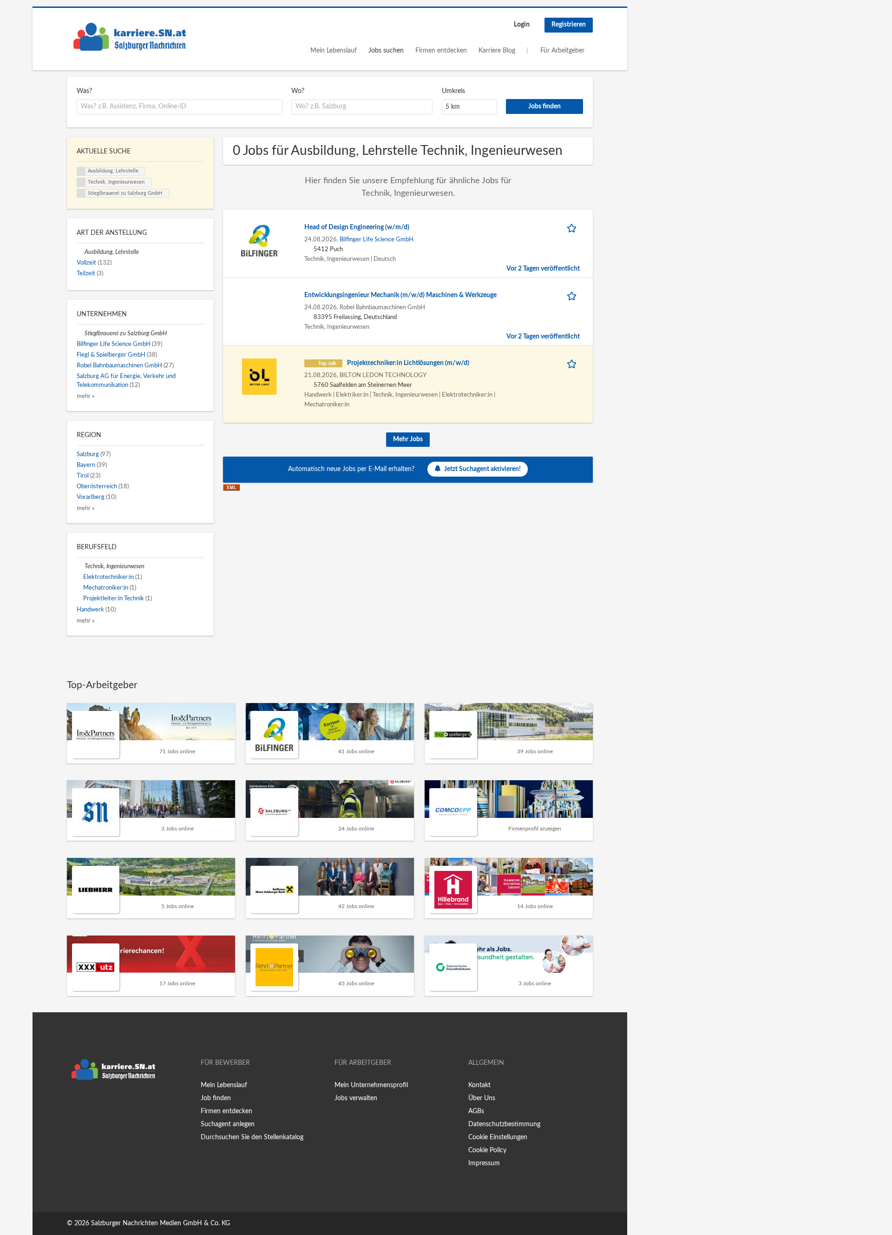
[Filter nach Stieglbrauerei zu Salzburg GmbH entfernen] (81, 333)
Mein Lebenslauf (333, 50)
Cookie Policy (487, 1150)
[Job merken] (573, 227)
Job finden (216, 1098)
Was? (84, 91)
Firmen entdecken (441, 50)
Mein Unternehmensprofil (371, 1085)
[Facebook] (73, 1103)
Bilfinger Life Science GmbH (376, 239)
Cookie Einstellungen (497, 1137)
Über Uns (481, 1098)
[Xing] (89, 1103)
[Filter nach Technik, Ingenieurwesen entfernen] (81, 566)
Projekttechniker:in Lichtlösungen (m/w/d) (408, 363)
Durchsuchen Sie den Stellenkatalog (252, 1137)
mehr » (86, 396)
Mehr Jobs (408, 439)
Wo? (297, 91)
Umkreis (453, 91)
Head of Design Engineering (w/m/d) (356, 227)
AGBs (476, 1111)
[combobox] (179, 107)
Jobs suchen (386, 50)
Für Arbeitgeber (562, 50)
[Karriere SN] (129, 37)
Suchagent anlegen (228, 1124)
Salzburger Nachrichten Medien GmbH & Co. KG (160, 1223)
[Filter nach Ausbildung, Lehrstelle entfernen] (81, 252)
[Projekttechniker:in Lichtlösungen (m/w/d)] (259, 376)
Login (522, 24)
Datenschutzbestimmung (504, 1124)
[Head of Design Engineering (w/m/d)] (259, 240)
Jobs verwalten (355, 1098)
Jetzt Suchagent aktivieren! (482, 469)
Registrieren (568, 24)
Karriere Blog (497, 50)
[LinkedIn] (103, 1103)
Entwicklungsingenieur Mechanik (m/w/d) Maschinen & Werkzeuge (400, 295)
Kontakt (479, 1085)
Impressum (484, 1163)
